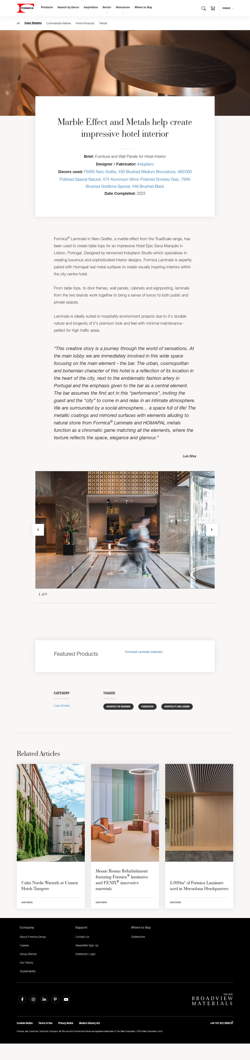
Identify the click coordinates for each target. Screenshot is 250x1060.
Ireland (226, 8)
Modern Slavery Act (89, 1023)
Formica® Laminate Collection (144, 651)
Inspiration (91, 7)
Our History (26, 962)
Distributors (138, 936)
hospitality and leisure (177, 706)
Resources (123, 7)
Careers (24, 945)
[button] (213, 8)
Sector (107, 7)
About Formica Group (33, 936)
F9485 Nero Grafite (100, 171)
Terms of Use (45, 1023)
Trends (103, 23)
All (18, 23)
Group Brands (28, 954)
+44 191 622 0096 (220, 1023)
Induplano (146, 164)
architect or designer (118, 706)
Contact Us (82, 936)
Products (47, 7)
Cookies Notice (25, 1023)
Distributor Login (86, 954)
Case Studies (33, 23)
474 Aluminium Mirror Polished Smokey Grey (141, 179)
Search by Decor (68, 7)
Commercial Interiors (58, 23)
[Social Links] (22, 999)
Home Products (85, 23)
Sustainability (28, 971)
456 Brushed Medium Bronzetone (146, 171)
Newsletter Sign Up (87, 945)
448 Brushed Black (148, 186)
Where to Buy (143, 7)
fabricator (147, 706)
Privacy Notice (65, 1023)
